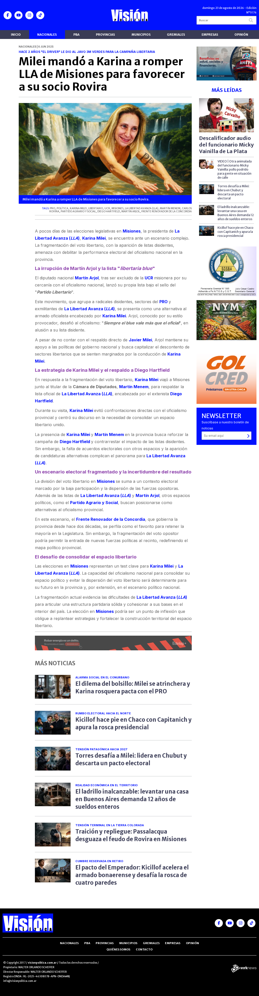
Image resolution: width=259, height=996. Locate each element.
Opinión (241, 34)
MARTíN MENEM (170, 208)
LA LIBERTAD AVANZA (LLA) (141, 208)
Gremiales (176, 34)
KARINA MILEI (78, 208)
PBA (76, 34)
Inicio (16, 34)
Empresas (210, 34)
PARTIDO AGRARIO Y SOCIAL (78, 211)
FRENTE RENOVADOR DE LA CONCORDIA (166, 211)
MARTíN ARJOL (130, 211)
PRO (52, 208)
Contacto (144, 949)
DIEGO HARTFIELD (108, 211)
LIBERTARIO (95, 208)
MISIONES (117, 208)
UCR (107, 208)
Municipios (141, 34)
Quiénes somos (118, 949)
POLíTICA (62, 208)
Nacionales (47, 34)
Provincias (105, 34)
